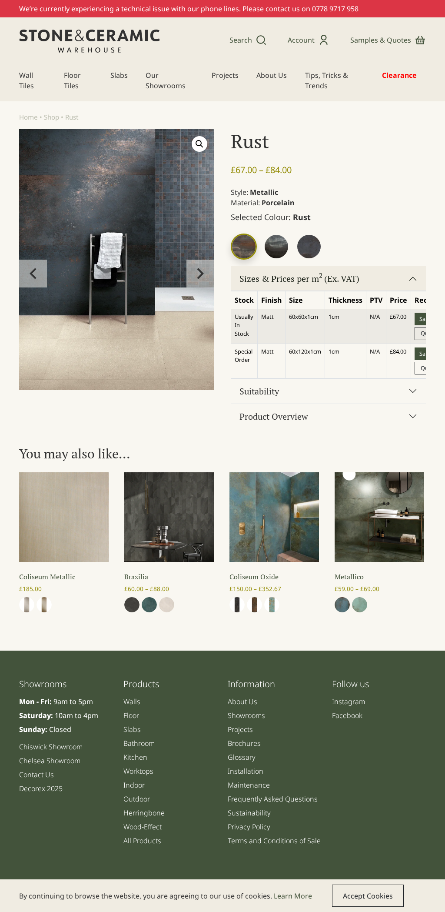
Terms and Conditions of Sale (274, 840)
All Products (142, 840)
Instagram (348, 701)
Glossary (242, 757)
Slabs (132, 729)
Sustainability (249, 813)
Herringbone (144, 813)
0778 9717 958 (335, 8)
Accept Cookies (368, 896)
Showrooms (246, 715)
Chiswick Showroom (51, 747)
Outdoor (136, 799)
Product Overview (273, 416)
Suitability (259, 391)
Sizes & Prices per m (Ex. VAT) (299, 277)
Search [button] (240, 40)
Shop (51, 117)
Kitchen (135, 757)
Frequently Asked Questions (273, 799)
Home (28, 117)
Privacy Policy (249, 827)
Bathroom (139, 743)
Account (301, 40)
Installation (245, 771)
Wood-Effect (142, 827)
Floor (131, 715)
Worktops (138, 771)
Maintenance (249, 785)
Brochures (244, 743)
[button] (199, 144)
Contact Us (36, 774)
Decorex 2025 (41, 788)
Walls (131, 701)
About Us (242, 701)
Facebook (347, 715)
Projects (240, 729)
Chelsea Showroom (49, 760)
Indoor (134, 785)
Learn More (293, 896)
